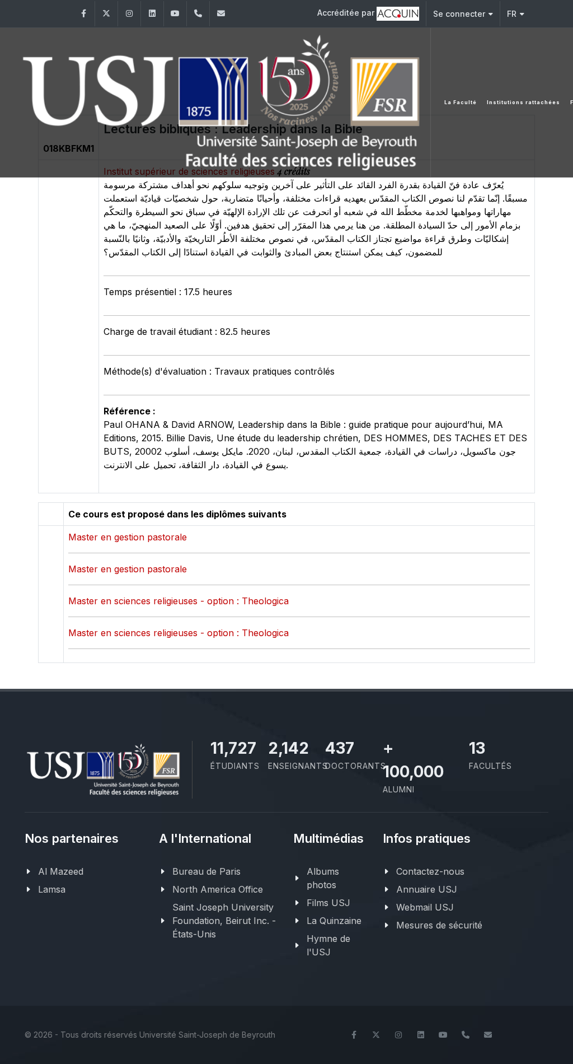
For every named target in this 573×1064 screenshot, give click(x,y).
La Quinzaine (334, 920)
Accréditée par (347, 12)
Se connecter (459, 13)
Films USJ (328, 902)
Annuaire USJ (426, 889)
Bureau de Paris (206, 871)
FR (511, 13)
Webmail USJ (425, 907)
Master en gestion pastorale (127, 537)
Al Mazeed (60, 871)
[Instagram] (129, 13)
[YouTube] (175, 13)
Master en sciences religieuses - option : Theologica (178, 600)
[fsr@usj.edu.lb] (221, 13)
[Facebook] (83, 13)
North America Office (217, 889)
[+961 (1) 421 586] (198, 13)
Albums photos (323, 878)
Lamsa (51, 889)
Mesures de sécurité (439, 925)
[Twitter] (106, 13)
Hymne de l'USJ (328, 945)
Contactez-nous (430, 871)
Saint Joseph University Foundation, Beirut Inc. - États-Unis (224, 921)
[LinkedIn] (152, 13)
